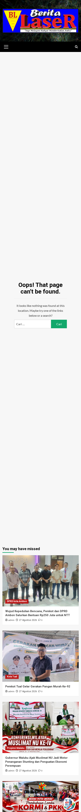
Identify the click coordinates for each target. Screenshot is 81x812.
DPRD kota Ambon (17, 601)
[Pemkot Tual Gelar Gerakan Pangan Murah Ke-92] (40, 656)
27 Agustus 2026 (28, 620)
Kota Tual (12, 676)
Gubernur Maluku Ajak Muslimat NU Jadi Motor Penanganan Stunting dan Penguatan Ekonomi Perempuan (36, 761)
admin (11, 620)
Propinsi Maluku (15, 748)
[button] (6, 46)
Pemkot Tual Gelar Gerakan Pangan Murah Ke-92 (37, 686)
